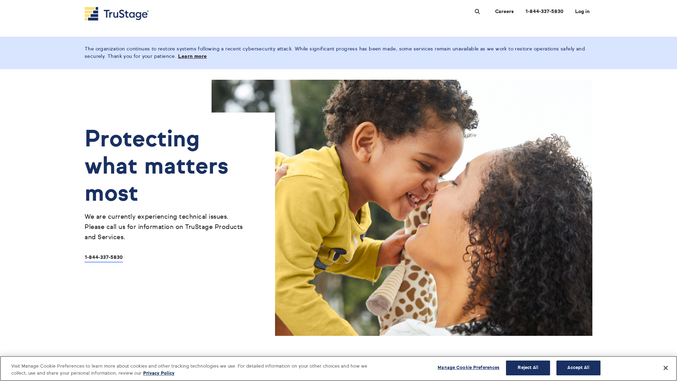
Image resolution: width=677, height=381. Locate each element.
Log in (582, 11)
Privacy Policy (159, 373)
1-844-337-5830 (544, 11)
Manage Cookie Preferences (468, 367)
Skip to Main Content (25, 3)
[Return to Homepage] (117, 13)
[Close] (665, 368)
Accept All (578, 367)
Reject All (528, 367)
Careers (504, 11)
